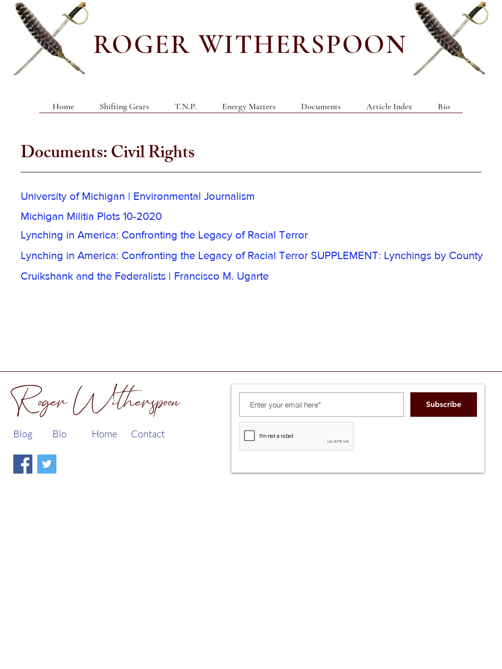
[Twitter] (46, 464)
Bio (59, 434)
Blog (22, 434)
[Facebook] (22, 464)
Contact (148, 434)
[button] (320, 109)
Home (104, 434)
